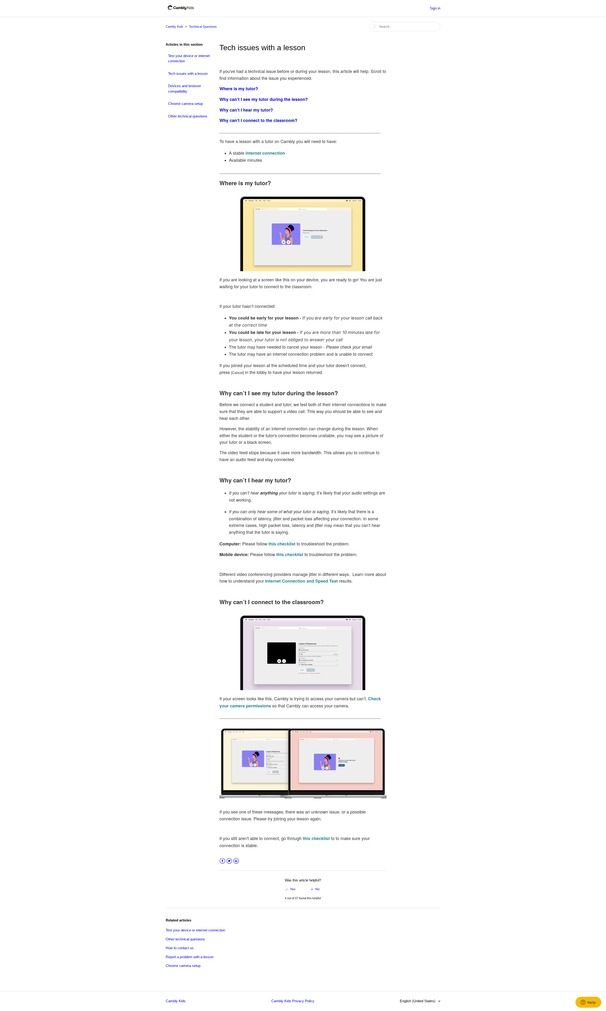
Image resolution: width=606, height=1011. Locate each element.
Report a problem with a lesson (190, 957)
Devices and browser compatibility (184, 88)
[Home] (181, 11)
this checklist (281, 544)
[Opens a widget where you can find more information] (588, 1003)
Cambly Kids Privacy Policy (292, 1001)
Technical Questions (203, 26)
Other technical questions (187, 116)
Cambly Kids (174, 26)
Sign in (435, 8)
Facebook (222, 861)
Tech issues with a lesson (188, 74)
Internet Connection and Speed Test (301, 581)
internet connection (265, 153)
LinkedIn (236, 861)
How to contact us (180, 948)
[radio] (290, 889)
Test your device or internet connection (189, 58)
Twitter (229, 861)
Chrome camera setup (185, 104)
